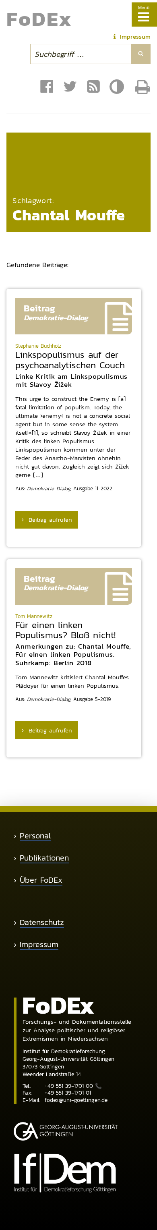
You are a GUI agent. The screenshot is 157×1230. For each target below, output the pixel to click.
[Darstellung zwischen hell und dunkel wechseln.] (117, 87)
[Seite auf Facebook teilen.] (46, 87)
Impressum (39, 944)
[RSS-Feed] (93, 87)
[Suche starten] (141, 54)
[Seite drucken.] (142, 87)
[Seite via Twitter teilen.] (70, 87)
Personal (35, 835)
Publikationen (44, 857)
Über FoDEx (41, 880)
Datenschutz (42, 922)
